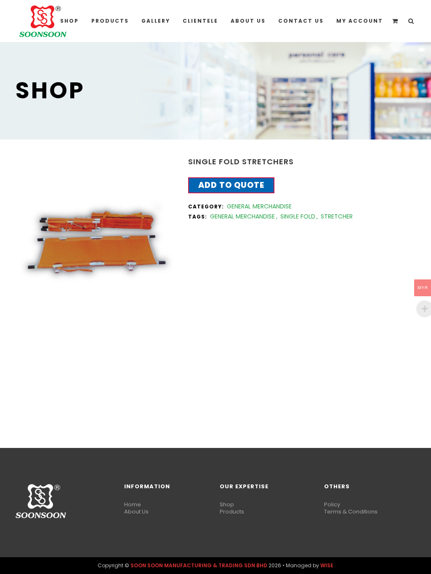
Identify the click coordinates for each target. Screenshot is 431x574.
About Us (136, 512)
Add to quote (231, 185)
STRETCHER (337, 216)
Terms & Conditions (351, 512)
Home (132, 504)
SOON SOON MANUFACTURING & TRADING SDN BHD (198, 565)
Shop (227, 504)
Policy (332, 504)
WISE (326, 565)
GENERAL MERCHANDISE (259, 206)
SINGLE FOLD (297, 216)
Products (232, 512)
